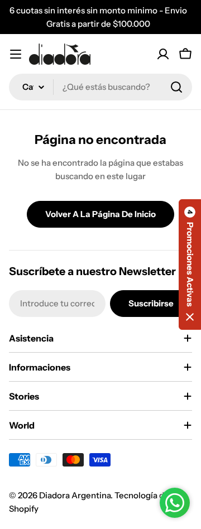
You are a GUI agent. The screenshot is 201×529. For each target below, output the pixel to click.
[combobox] (100, 87)
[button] (190, 264)
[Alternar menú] (15, 54)
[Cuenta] (163, 54)
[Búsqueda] (176, 87)
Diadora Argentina (75, 495)
